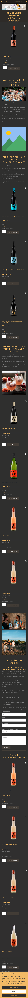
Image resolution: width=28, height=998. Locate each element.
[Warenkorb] (26, 2)
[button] (1, 1)
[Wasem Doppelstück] (17, 1)
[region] (14, 985)
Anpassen (14, 991)
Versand (6, 62)
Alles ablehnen (14, 995)
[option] (14, 47)
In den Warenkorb (14, 68)
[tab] (12, 73)
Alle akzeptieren (14, 987)
